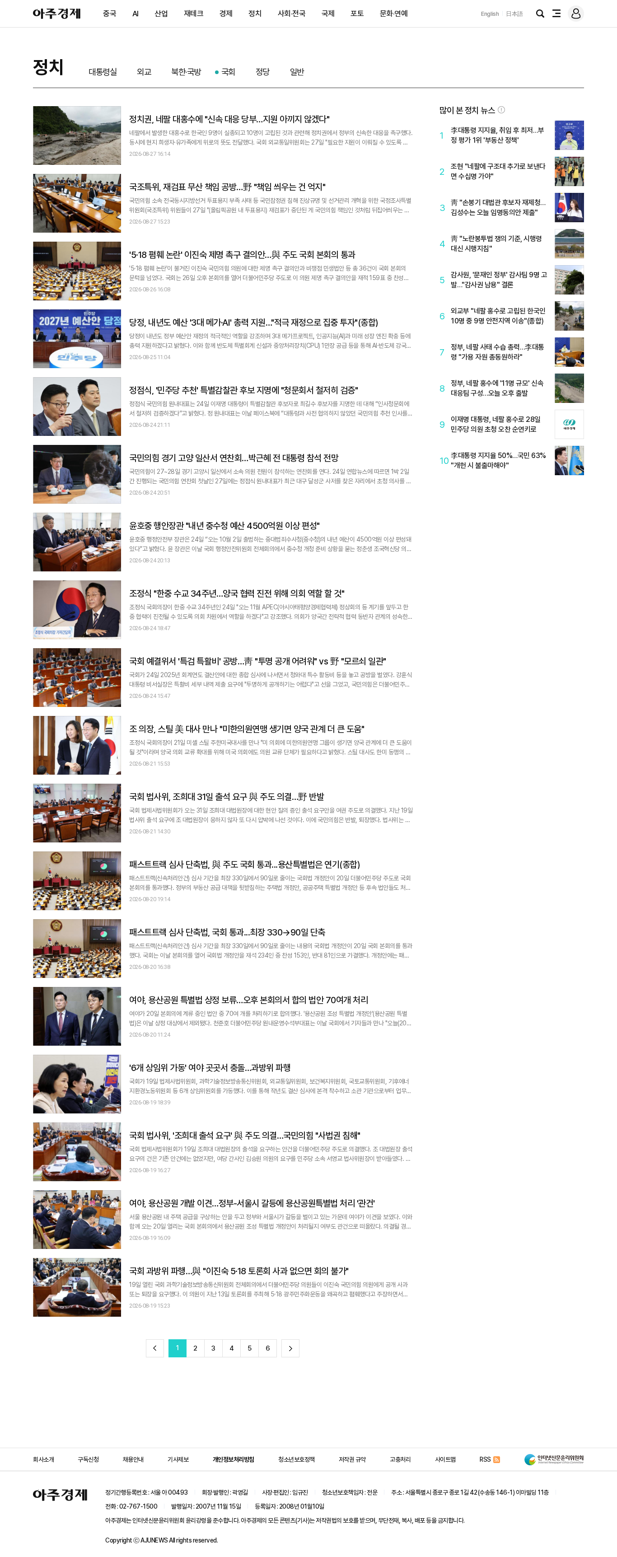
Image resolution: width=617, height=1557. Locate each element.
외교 (144, 72)
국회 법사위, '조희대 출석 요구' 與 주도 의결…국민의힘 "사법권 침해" (244, 1135)
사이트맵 (445, 1459)
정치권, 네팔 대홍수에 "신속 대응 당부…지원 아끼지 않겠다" (229, 119)
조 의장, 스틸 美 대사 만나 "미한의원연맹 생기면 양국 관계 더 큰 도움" (246, 729)
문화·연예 (394, 13)
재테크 (194, 13)
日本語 (514, 13)
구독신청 (88, 1459)
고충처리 (400, 1459)
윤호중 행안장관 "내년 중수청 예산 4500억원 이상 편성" (224, 525)
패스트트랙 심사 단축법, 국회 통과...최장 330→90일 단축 (227, 932)
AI (135, 13)
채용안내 (133, 1459)
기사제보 (178, 1459)
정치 (255, 13)
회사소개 (43, 1459)
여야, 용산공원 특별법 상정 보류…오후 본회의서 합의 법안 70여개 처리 (248, 1000)
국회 (228, 72)
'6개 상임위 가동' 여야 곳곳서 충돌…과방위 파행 (209, 1067)
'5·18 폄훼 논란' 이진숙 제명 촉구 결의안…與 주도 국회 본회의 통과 (242, 254)
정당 (263, 72)
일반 (297, 72)
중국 (109, 13)
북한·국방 (186, 72)
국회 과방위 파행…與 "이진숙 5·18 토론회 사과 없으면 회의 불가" (239, 1271)
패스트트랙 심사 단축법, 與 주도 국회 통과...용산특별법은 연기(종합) (244, 864)
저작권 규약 (352, 1459)
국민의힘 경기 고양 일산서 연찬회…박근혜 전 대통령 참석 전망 (233, 458)
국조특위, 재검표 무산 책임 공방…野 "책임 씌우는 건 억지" (227, 187)
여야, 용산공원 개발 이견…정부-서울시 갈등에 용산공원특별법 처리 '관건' (252, 1203)
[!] (501, 109)
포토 (357, 13)
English (490, 13)
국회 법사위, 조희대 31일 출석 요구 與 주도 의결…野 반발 (226, 796)
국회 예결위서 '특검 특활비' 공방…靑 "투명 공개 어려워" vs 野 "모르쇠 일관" (257, 661)
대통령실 (103, 72)
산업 (161, 13)
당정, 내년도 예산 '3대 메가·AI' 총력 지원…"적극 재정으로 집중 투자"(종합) (254, 322)
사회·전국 (292, 13)
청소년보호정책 (296, 1459)
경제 (226, 13)
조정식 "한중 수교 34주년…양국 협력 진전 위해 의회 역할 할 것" (236, 593)
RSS (485, 1459)
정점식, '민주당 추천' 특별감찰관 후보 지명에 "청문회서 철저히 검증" (243, 390)
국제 (328, 13)
